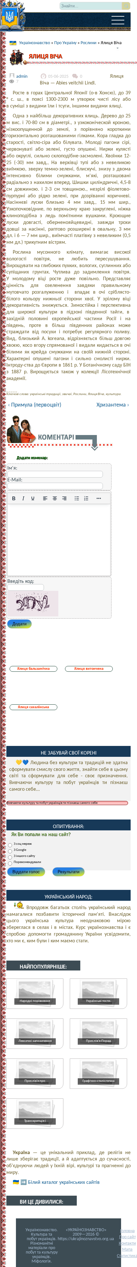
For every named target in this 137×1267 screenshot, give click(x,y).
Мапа (127, 1249)
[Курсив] (23, 498)
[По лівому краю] (45, 498)
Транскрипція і (35, 1121)
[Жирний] (13, 498)
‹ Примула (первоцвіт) (34, 405)
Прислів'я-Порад (98, 1041)
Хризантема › (113, 405)
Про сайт (127, 1237)
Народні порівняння (35, 1001)
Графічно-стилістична (98, 1081)
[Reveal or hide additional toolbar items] (99, 498)
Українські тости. (98, 1001)
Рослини (89, 43)
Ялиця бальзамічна (33, 669)
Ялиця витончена (89, 669)
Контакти (127, 1243)
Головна (127, 1231)
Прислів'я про (35, 1081)
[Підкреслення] (33, 498)
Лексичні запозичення (35, 1041)
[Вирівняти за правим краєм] (64, 498)
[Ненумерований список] (77, 498)
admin (21, 76)
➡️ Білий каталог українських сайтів (60, 1182)
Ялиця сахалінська (33, 707)
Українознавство (34, 43)
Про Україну (65, 43)
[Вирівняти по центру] (55, 498)
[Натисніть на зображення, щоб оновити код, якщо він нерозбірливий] (32, 615)
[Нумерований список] (86, 498)
